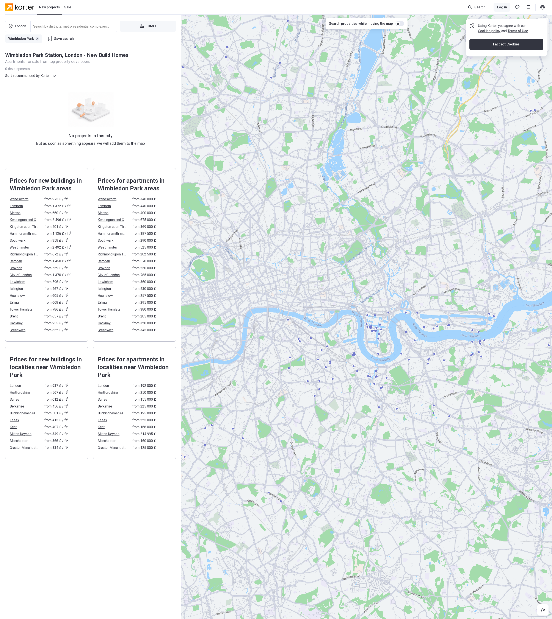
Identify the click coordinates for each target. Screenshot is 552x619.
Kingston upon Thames (24, 227)
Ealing (14, 302)
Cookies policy (489, 31)
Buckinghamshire (22, 413)
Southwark (17, 240)
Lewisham (17, 282)
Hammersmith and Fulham (24, 234)
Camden (16, 261)
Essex (14, 420)
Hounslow (17, 296)
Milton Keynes (20, 434)
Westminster (19, 247)
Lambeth (16, 206)
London (15, 386)
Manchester (19, 441)
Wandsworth (19, 199)
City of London (21, 275)
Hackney (16, 323)
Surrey (14, 399)
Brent (14, 316)
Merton (15, 213)
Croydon (16, 268)
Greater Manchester (24, 448)
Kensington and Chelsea (24, 220)
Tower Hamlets (21, 309)
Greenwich (17, 330)
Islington (16, 289)
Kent (13, 427)
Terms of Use (518, 31)
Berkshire (17, 406)
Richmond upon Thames (24, 254)
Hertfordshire (20, 392)
